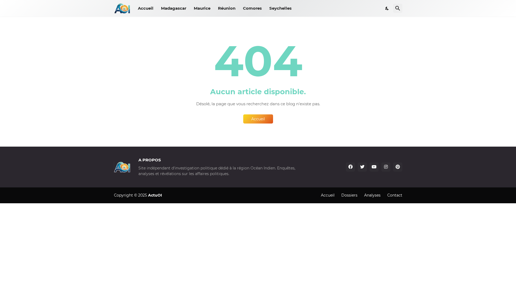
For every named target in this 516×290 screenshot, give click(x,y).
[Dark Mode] (387, 8)
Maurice (202, 8)
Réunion (226, 8)
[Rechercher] (397, 8)
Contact (394, 195)
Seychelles (280, 8)
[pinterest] (397, 167)
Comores (252, 8)
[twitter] (362, 167)
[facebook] (350, 167)
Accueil (145, 8)
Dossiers (349, 195)
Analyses (372, 195)
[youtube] (374, 167)
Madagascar (173, 8)
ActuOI (155, 195)
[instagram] (385, 167)
